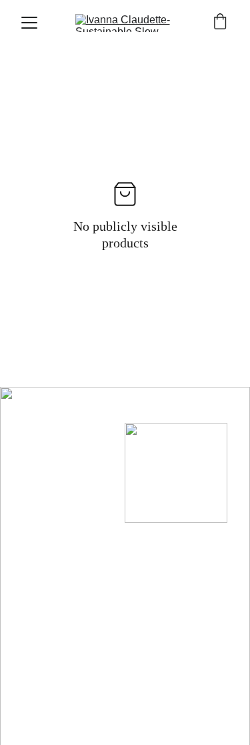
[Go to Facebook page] (22, 423)
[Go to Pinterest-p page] (76, 423)
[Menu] (29, 23)
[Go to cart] (220, 23)
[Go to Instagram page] (49, 423)
